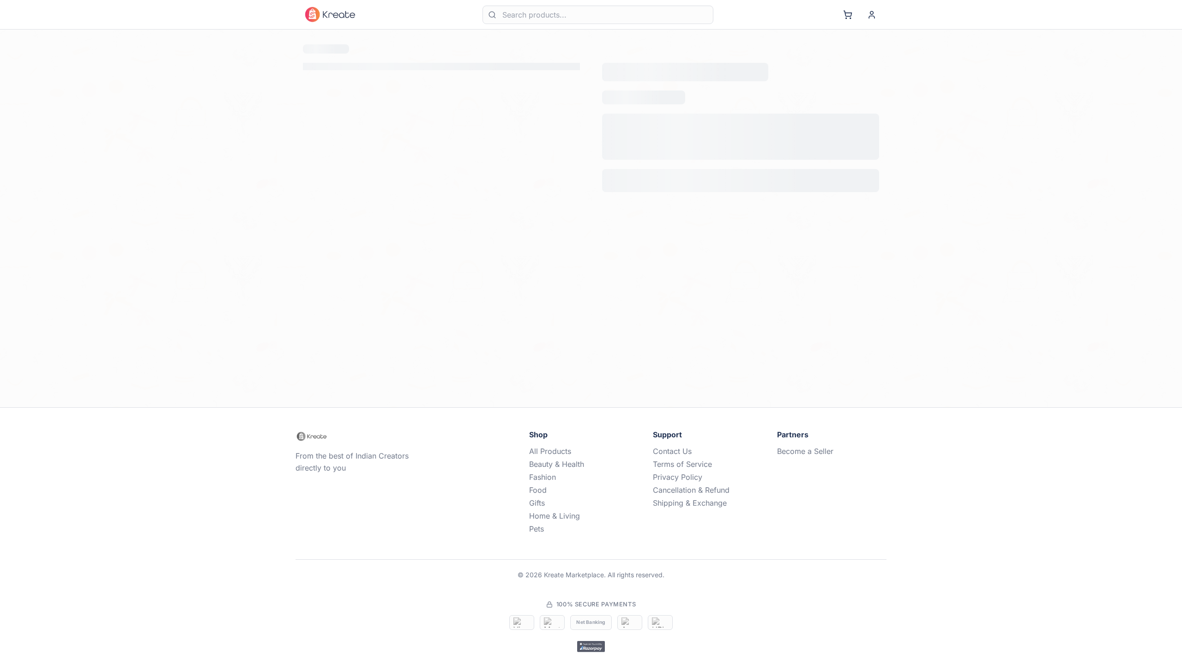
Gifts (537, 503)
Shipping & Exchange (690, 503)
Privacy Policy (677, 477)
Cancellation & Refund (691, 490)
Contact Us (672, 451)
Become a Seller (805, 451)
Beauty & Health (556, 464)
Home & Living (554, 515)
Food (538, 490)
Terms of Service (682, 464)
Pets (536, 528)
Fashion (542, 477)
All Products (550, 451)
